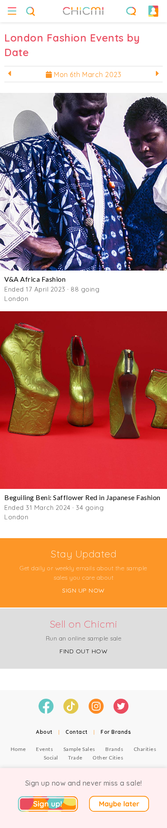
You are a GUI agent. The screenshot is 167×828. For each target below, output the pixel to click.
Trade (75, 757)
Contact (77, 732)
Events (44, 749)
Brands (114, 749)
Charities (145, 749)
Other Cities (107, 757)
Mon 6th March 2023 (87, 74)
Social (51, 757)
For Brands (116, 732)
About (44, 732)
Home (18, 749)
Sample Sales (79, 749)
